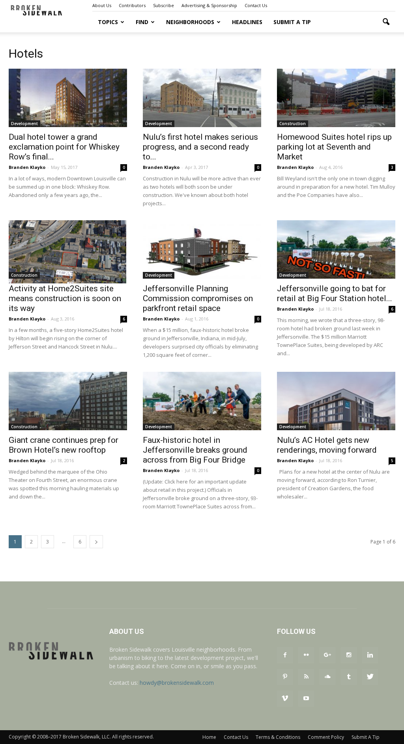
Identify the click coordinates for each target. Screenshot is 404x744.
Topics (108, 22)
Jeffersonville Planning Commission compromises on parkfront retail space (198, 298)
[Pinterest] (285, 677)
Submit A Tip (292, 22)
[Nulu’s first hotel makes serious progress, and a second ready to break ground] (202, 98)
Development (24, 123)
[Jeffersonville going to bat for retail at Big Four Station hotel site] (336, 249)
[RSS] (306, 677)
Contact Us (256, 5)
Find (142, 22)
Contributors (132, 5)
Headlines (247, 22)
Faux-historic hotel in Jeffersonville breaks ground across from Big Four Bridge (195, 450)
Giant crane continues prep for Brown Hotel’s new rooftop (63, 445)
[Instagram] (349, 655)
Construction (292, 123)
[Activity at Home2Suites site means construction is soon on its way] (68, 251)
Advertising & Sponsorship (209, 5)
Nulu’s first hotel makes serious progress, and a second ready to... (200, 146)
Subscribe (163, 5)
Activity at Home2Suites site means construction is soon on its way (65, 298)
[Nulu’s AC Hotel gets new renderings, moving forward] (336, 401)
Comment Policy (326, 737)
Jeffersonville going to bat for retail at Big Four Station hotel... (334, 293)
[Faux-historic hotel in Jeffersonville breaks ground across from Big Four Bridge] (202, 401)
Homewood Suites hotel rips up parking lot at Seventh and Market (334, 146)
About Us (101, 5)
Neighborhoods (190, 22)
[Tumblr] (349, 677)
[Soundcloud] (327, 677)
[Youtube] (306, 699)
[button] (385, 22)
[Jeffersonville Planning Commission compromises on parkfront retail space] (202, 249)
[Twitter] (370, 677)
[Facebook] (285, 655)
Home (209, 737)
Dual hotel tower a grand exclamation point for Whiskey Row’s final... (64, 146)
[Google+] (327, 655)
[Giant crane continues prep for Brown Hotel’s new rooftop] (68, 401)
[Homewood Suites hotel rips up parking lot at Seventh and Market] (336, 98)
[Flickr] (306, 655)
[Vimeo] (285, 699)
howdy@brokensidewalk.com (177, 682)
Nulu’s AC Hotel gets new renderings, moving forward (327, 445)
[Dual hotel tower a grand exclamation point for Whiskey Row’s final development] (68, 98)
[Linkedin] (370, 655)
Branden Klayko (27, 167)
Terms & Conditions (278, 737)
